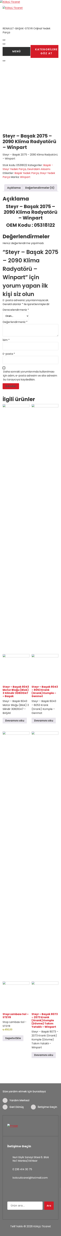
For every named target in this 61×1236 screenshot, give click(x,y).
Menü (16, 51)
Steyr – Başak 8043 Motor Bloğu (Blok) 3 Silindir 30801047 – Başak (16, 691)
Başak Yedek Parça (26, 173)
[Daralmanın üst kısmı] (4, 60)
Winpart (25, 177)
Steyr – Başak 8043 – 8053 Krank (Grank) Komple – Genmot (45, 691)
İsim (6, 340)
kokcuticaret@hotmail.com (30, 1178)
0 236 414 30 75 (22, 1169)
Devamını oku (14, 720)
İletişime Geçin (47, 1107)
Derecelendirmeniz (16, 310)
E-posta (9, 354)
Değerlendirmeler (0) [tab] (39, 188)
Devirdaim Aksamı (38, 169)
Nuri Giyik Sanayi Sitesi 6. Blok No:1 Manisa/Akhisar (31, 1159)
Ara (49, 1205)
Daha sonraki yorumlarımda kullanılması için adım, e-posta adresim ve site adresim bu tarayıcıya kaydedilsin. (30, 375)
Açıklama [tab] (14, 188)
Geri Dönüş (16, 1107)
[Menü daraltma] (4, 39)
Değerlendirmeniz (15, 322)
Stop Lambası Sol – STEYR (16, 1015)
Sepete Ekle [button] (13, 1038)
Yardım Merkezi (19, 1100)
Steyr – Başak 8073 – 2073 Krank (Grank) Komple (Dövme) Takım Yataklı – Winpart (45, 1020)
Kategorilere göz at (46, 51)
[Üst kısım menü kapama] (4, 43)
